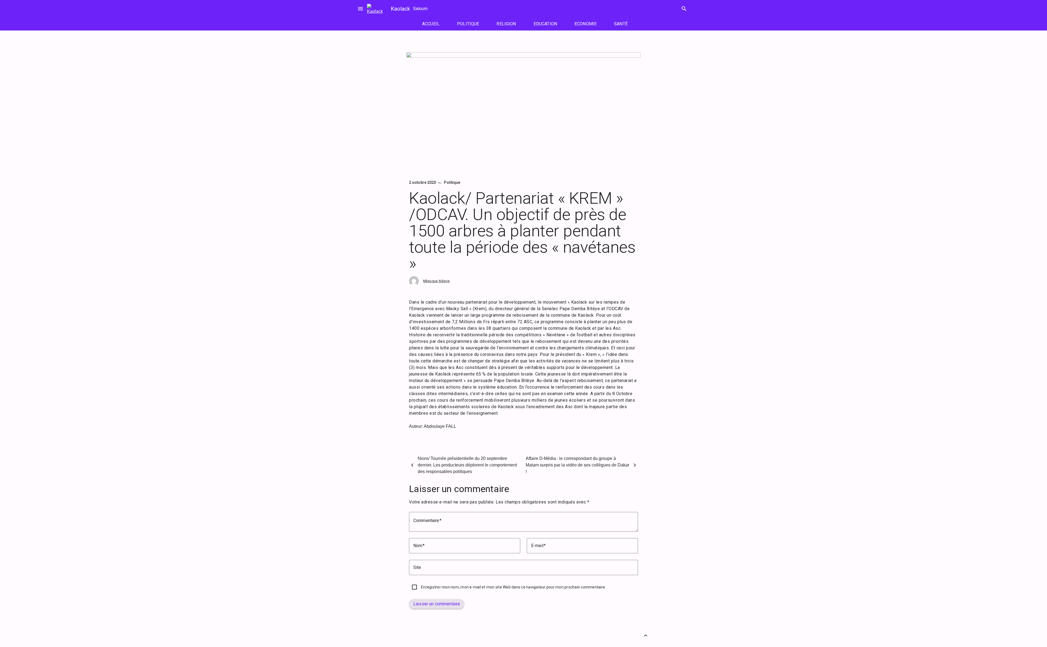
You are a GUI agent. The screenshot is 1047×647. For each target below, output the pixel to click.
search (684, 8)
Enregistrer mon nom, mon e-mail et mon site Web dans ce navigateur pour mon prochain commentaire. (513, 587)
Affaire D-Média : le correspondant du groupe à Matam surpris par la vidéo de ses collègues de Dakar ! (577, 465)
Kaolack (400, 8)
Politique (452, 182)
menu (360, 8)
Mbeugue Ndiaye (436, 281)
